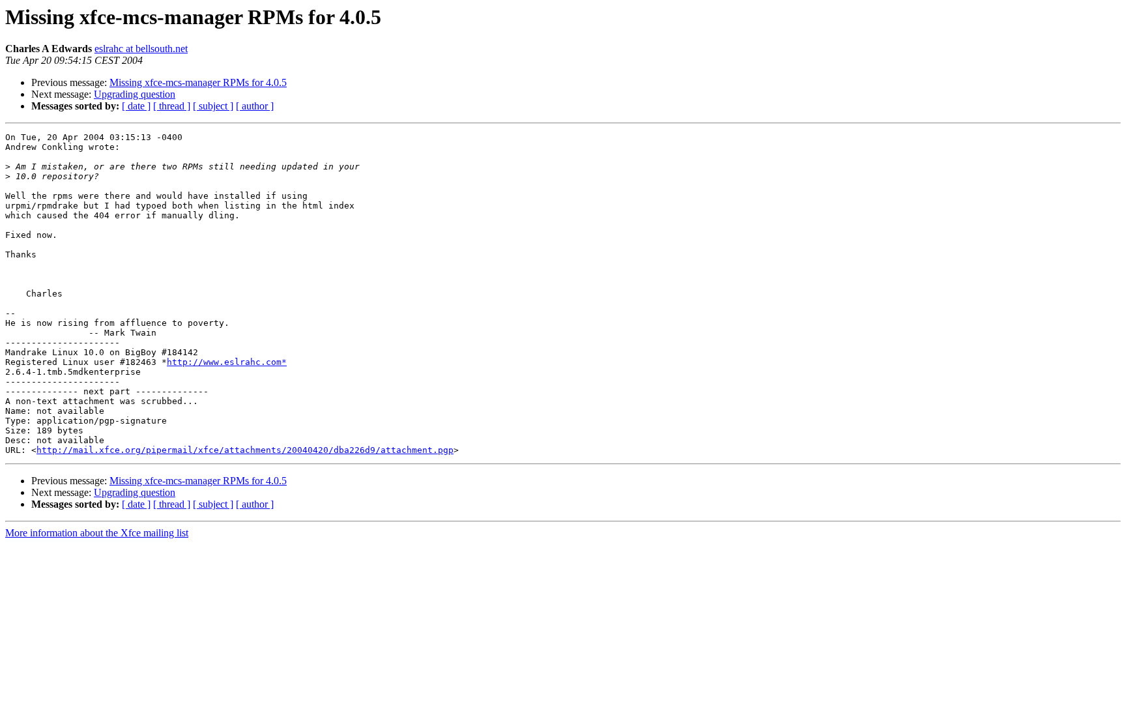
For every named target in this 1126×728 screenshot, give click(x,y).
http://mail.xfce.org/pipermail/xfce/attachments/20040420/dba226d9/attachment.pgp (245, 450)
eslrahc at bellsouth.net (141, 48)
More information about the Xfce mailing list (96, 532)
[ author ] (255, 105)
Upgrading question (134, 94)
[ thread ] (171, 105)
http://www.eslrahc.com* (227, 362)
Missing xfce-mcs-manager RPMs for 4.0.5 (198, 82)
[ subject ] (213, 105)
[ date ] (136, 105)
